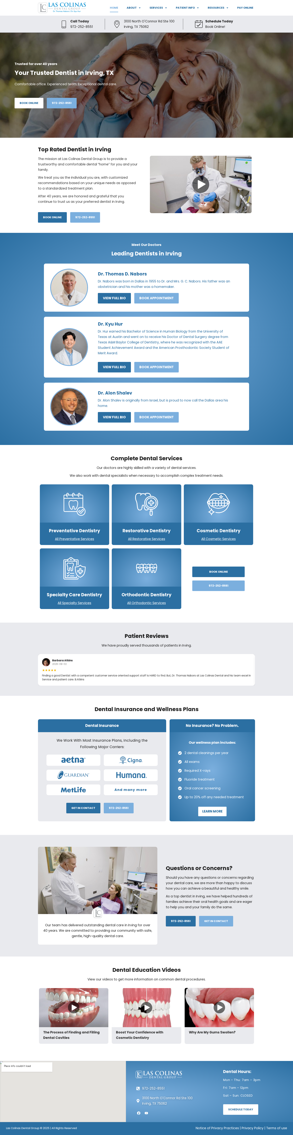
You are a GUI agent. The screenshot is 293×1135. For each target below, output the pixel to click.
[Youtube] (146, 1113)
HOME (114, 8)
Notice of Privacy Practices (217, 1128)
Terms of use (276, 1128)
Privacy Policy (252, 1128)
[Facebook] (138, 1113)
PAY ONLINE (245, 8)
